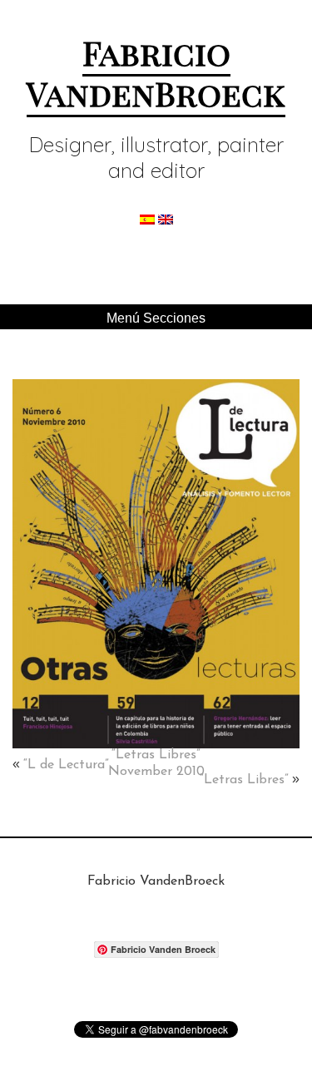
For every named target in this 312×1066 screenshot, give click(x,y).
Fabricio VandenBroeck (156, 72)
